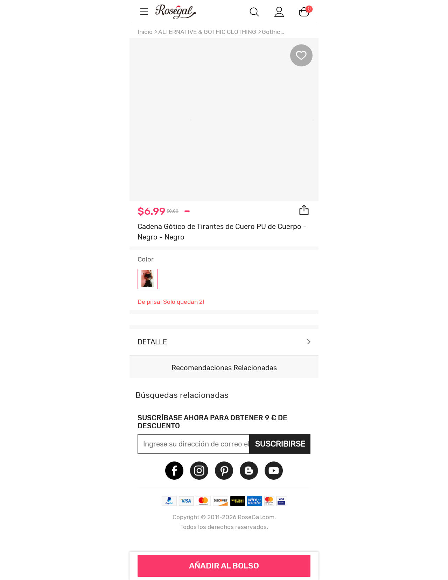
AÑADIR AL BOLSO (224, 566)
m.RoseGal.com (182, 11)
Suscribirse (280, 444)
